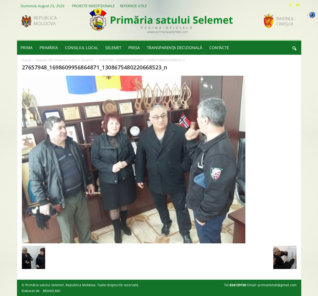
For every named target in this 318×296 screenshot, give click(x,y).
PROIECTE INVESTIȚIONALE (93, 5)
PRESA (134, 47)
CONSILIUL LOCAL (81, 47)
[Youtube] (298, 5)
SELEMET (113, 47)
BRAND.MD (51, 291)
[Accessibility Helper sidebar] (312, 14)
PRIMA (26, 47)
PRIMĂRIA (49, 47)
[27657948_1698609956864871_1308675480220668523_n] (159, 159)
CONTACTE (219, 47)
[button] (294, 48)
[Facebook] (290, 5)
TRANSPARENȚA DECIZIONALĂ (174, 47)
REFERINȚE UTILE (133, 5)
